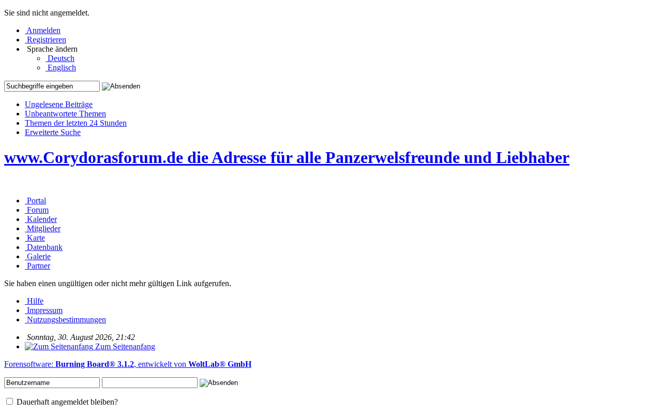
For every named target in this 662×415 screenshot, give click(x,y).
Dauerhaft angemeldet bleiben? (66, 401)
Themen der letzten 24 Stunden (76, 122)
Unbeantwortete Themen (65, 113)
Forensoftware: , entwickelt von (127, 364)
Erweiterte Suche (53, 132)
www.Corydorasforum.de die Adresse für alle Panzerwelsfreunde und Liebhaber (286, 157)
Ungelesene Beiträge (59, 104)
